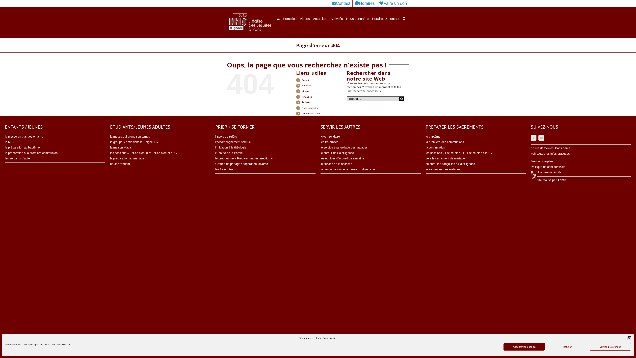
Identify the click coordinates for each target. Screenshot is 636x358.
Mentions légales (542, 161)
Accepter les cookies (524, 346)
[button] (629, 338)
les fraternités (224, 169)
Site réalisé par (551, 180)
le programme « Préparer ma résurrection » (244, 158)
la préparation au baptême (22, 147)
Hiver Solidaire (330, 136)
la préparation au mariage (127, 158)
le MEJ (9, 142)
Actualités (307, 96)
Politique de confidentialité (548, 166)
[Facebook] (533, 138)
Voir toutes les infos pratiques (550, 153)
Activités (306, 102)
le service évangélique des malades (344, 147)
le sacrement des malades (443, 169)
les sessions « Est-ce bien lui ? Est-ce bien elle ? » (143, 152)
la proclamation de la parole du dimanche (347, 169)
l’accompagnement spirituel (233, 142)
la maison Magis (121, 147)
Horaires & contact (311, 113)
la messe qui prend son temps (130, 136)
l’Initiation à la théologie (230, 147)
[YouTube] (541, 138)
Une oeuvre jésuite (549, 172)
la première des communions (445, 142)
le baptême (433, 136)
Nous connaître (310, 108)
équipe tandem (120, 163)
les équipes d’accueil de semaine (342, 158)
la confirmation (435, 147)
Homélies (307, 85)
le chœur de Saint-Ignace (337, 152)
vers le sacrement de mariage (445, 158)
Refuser (567, 346)
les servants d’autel (17, 158)
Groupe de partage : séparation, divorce (241, 163)
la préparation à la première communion (31, 152)
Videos (305, 91)
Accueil (305, 80)
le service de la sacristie (336, 163)
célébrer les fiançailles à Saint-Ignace (450, 163)
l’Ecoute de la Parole (229, 152)
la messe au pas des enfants (24, 136)
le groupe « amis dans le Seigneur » (134, 142)
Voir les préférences (610, 346)
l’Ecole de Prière (226, 136)
